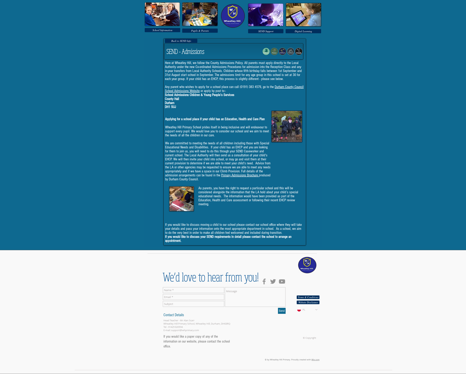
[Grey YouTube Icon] (282, 281)
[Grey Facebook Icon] (264, 281)
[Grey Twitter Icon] (273, 281)
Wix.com (315, 359)
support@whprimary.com (185, 330)
